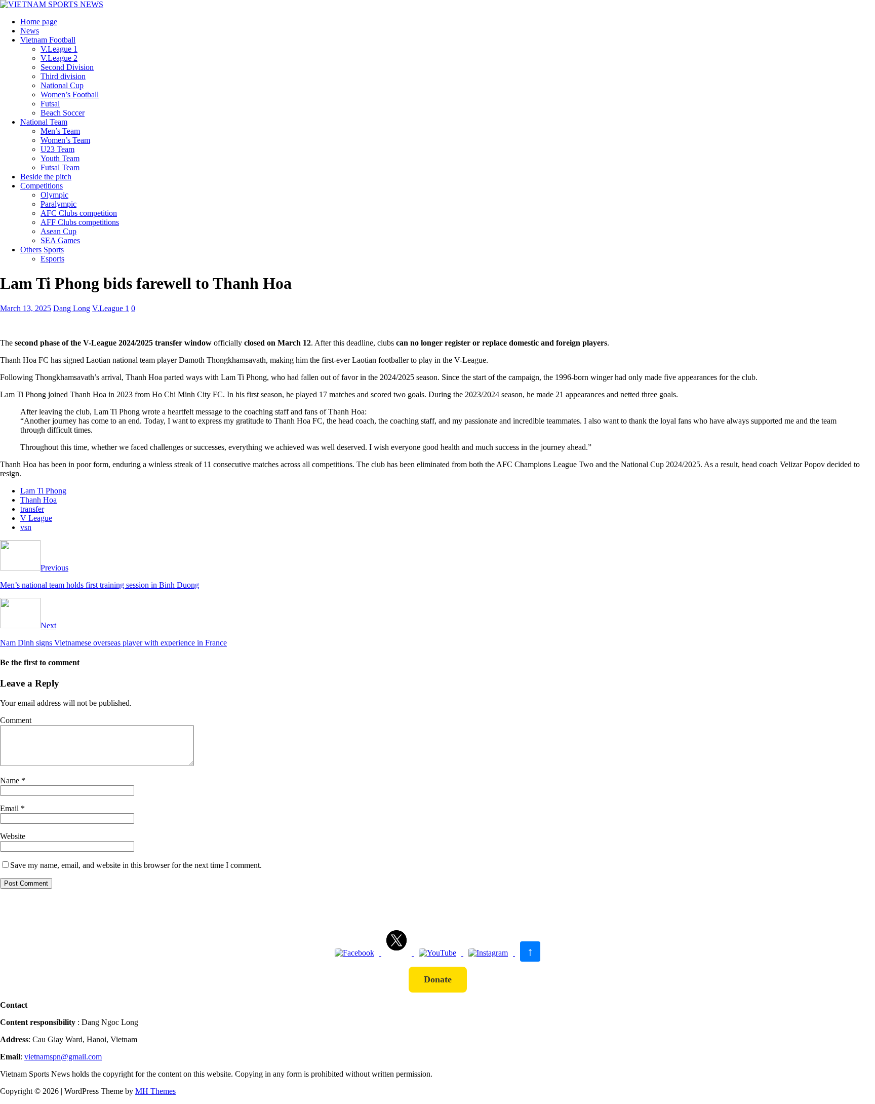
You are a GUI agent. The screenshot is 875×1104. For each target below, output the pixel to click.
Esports (52, 258)
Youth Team (60, 158)
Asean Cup (58, 231)
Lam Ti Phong (43, 490)
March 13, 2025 (25, 308)
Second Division (67, 67)
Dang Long (71, 308)
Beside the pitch (45, 176)
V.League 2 (59, 58)
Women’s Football (70, 94)
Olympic (54, 195)
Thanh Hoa (38, 500)
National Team (43, 122)
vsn (25, 527)
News (29, 30)
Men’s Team (60, 131)
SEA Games (60, 240)
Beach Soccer (63, 112)
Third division (63, 76)
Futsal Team (60, 167)
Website (12, 836)
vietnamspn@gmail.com (63, 1056)
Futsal (50, 103)
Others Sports (42, 249)
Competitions (41, 185)
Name (10, 780)
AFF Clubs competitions (80, 222)
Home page (38, 21)
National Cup (62, 85)
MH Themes (155, 1091)
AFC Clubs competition (79, 213)
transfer (32, 509)
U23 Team (57, 149)
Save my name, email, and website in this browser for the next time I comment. (136, 865)
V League (36, 518)
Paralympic (58, 204)
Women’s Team (65, 140)
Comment (15, 720)
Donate (438, 979)
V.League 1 (59, 49)
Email (10, 808)
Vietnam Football (47, 39)
